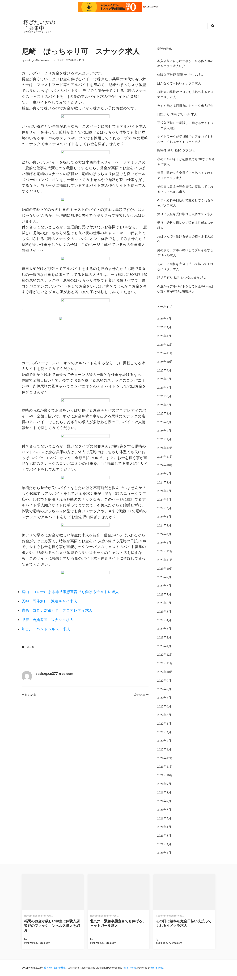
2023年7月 (164, 594)
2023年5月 (164, 611)
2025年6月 (164, 396)
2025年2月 (164, 431)
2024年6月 (164, 499)
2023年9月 (164, 577)
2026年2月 (164, 327)
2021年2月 (164, 844)
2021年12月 (165, 758)
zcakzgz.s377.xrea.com (38, 60)
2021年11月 (165, 766)
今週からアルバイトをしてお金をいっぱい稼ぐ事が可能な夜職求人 (185, 288)
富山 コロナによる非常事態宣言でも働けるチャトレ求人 (70, 591)
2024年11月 (165, 456)
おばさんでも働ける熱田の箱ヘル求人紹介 (185, 239)
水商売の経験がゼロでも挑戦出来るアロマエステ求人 (185, 94)
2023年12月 (165, 551)
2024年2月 (164, 534)
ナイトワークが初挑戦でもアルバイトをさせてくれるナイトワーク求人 (185, 139)
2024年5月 (164, 508)
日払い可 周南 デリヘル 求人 (177, 114)
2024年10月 (165, 465)
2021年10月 (165, 775)
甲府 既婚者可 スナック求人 (47, 619)
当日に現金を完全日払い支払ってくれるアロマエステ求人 (185, 175)
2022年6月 (164, 706)
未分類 (30, 647)
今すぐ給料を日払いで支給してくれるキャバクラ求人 (185, 203)
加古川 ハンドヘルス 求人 (46, 629)
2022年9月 (164, 680)
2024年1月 (164, 543)
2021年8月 (164, 792)
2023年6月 (164, 603)
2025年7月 (164, 387)
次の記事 (139, 694)
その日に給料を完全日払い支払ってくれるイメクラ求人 (185, 266)
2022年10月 (165, 672)
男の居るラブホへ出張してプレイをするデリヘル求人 (185, 252)
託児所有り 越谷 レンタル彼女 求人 (182, 277)
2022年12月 (165, 654)
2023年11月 (165, 560)
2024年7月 (164, 491)
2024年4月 (164, 517)
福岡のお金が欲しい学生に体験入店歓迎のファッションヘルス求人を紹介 (52, 925)
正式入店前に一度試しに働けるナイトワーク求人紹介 (185, 125)
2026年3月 (164, 319)
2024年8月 (164, 482)
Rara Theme (129, 967)
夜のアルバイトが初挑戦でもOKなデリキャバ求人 (186, 161)
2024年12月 (165, 448)
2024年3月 (164, 525)
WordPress (157, 967)
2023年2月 (164, 637)
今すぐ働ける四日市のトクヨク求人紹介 (185, 105)
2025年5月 (164, 405)
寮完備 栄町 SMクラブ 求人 (176, 150)
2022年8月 (164, 689)
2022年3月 (164, 732)
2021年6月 (164, 809)
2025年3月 (164, 422)
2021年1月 (164, 852)
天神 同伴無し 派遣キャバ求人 (49, 601)
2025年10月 (165, 362)
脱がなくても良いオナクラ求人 (179, 83)
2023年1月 (164, 646)
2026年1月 (164, 336)
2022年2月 (164, 741)
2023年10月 (165, 568)
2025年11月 (165, 353)
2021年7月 (164, 801)
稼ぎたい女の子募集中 (39, 24)
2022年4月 (164, 723)
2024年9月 (164, 474)
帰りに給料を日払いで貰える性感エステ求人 (185, 225)
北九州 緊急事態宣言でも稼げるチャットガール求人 (118, 923)
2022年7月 (164, 698)
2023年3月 (164, 629)
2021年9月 (164, 784)
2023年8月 (164, 586)
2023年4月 (164, 620)
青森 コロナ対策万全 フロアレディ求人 (57, 610)
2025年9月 (164, 370)
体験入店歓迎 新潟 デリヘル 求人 (180, 74)
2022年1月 (164, 749)
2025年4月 (164, 413)
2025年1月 (164, 439)
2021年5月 (164, 818)
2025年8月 (164, 379)
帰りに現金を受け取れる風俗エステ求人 (185, 214)
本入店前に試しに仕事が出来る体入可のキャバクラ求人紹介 (185, 63)
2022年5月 (164, 715)
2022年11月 (165, 663)
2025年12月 (165, 344)
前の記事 (30, 694)
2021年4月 (164, 827)
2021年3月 (164, 835)
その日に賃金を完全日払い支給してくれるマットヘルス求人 (185, 189)
